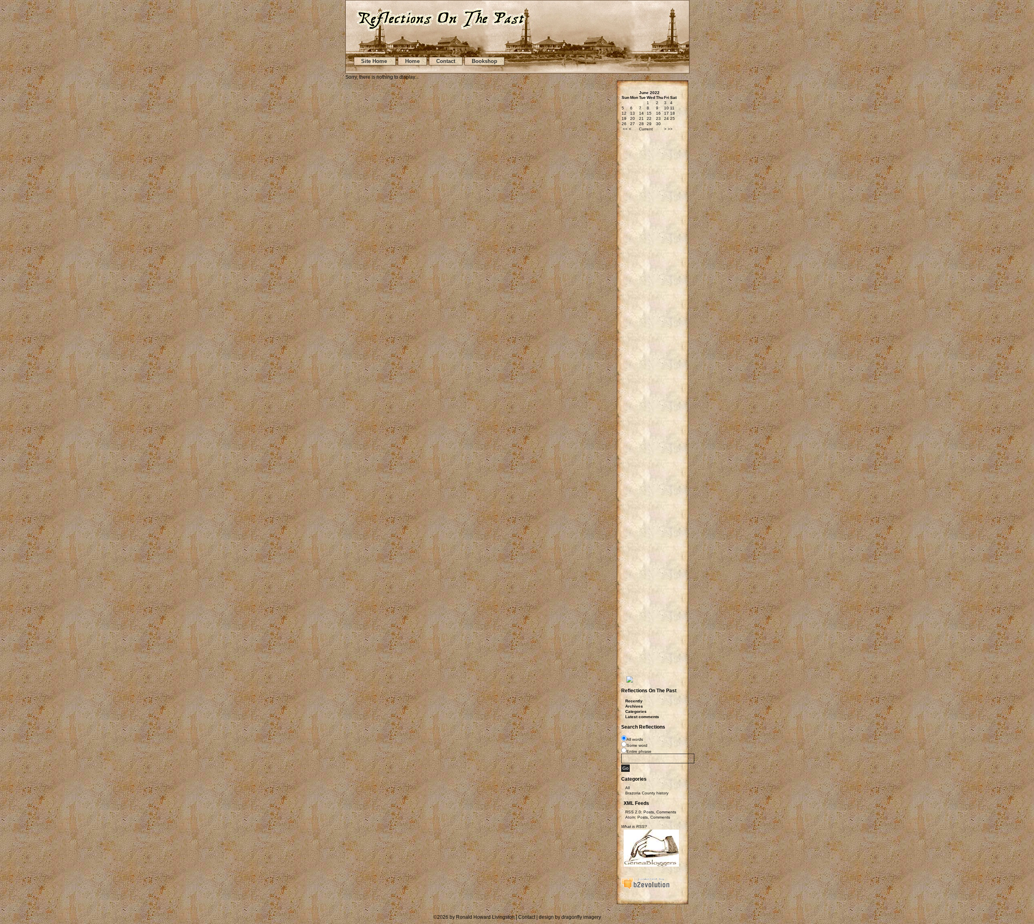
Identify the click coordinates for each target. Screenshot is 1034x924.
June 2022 (649, 92)
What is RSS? (634, 826)
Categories (636, 711)
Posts (648, 812)
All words (634, 739)
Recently (634, 701)
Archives (634, 706)
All (627, 788)
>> (670, 129)
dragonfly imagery (581, 917)
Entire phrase (639, 751)
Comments (666, 812)
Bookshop (484, 61)
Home (412, 61)
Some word (636, 745)
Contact (445, 61)
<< (625, 129)
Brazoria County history (646, 793)
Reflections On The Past (649, 690)
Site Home (375, 61)
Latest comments (642, 716)
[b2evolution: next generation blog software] (645, 888)
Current (646, 129)
